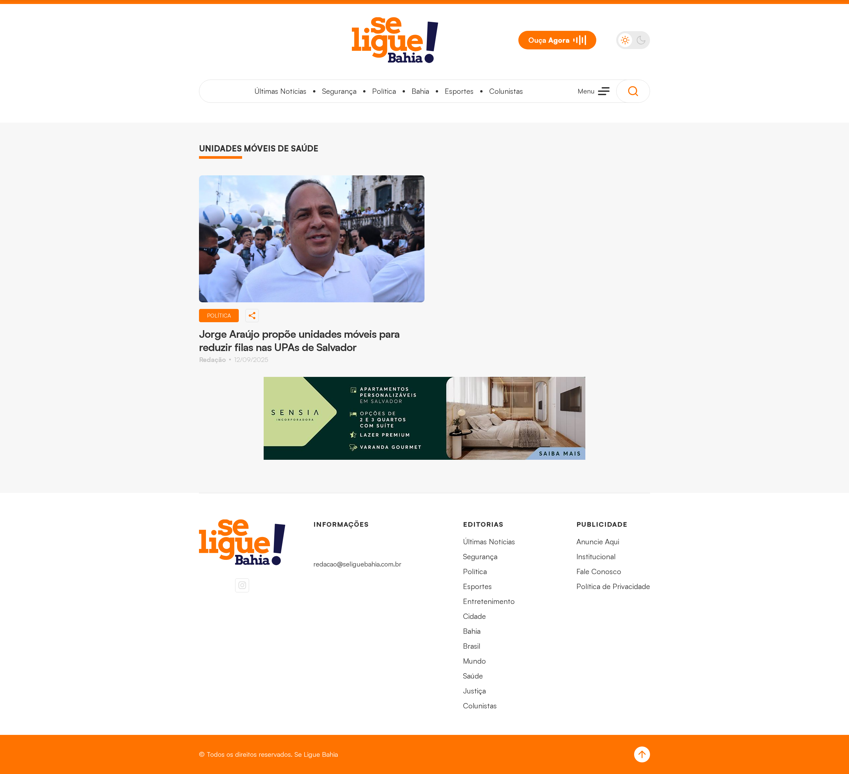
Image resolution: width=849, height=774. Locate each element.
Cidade (474, 616)
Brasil (471, 645)
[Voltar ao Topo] (642, 754)
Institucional (596, 556)
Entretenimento (489, 601)
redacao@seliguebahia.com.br (357, 564)
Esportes (459, 91)
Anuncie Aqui (597, 541)
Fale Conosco (598, 571)
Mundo (474, 660)
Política (384, 91)
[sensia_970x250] (424, 418)
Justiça (474, 690)
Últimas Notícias (280, 91)
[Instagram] (242, 585)
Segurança (339, 91)
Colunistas (506, 91)
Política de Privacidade (613, 586)
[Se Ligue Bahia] (395, 40)
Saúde (473, 675)
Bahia (420, 91)
